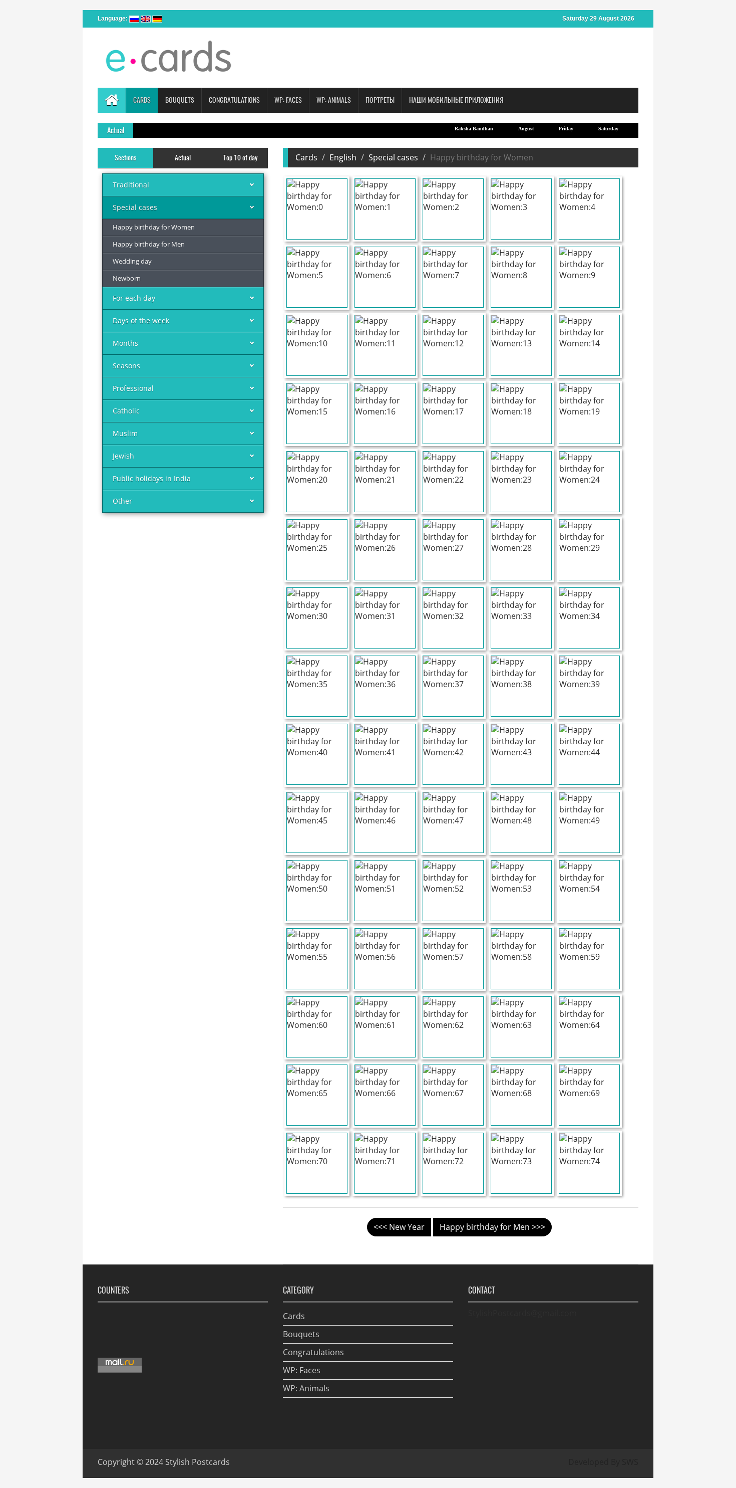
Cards (306, 157)
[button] (142, 100)
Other (122, 501)
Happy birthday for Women (154, 227)
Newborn (127, 278)
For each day (134, 298)
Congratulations (313, 1352)
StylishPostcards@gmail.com (522, 1313)
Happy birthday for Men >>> (492, 1226)
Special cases (135, 207)
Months (125, 343)
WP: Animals (306, 1388)
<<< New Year (399, 1226)
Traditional (131, 184)
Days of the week (141, 320)
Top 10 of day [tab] (240, 157)
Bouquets (301, 1334)
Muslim (125, 433)
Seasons (126, 365)
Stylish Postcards (197, 1461)
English (342, 157)
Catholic (126, 410)
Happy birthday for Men (149, 244)
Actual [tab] (183, 157)
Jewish (123, 456)
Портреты (380, 100)
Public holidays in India (152, 478)
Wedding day (132, 261)
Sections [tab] (125, 157)
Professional (133, 388)
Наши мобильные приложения (456, 100)
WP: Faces (301, 1370)
